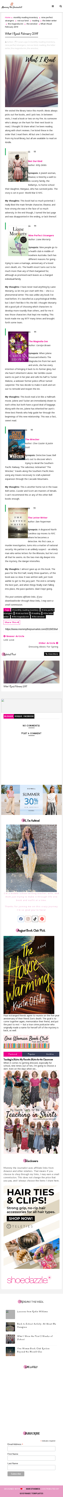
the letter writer (50, 20)
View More (53, 654)
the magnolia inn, (19, 48)
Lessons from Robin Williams (32, 1311)
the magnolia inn (15, 23)
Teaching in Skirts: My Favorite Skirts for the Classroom (28, 1059)
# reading (35, 613)
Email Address (15, 1444)
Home (8, 17)
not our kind (23, 20)
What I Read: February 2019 (15, 686)
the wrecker (32, 23)
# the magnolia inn (20, 616)
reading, (42, 45)
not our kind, (32, 45)
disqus (18, 716)
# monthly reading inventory (25, 610)
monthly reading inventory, (42, 41)
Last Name (12, 1463)
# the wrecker (38, 616)
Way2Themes (33, 1489)
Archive (50, 1054)
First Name (12, 1454)
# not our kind (22, 613)
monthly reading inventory (25, 17)
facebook (29, 716)
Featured (13, 1054)
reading (35, 20)
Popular (31, 1054)
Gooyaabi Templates (31, 1493)
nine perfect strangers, (15, 45)
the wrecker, (32, 48)
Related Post (10, 654)
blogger (8, 716)
